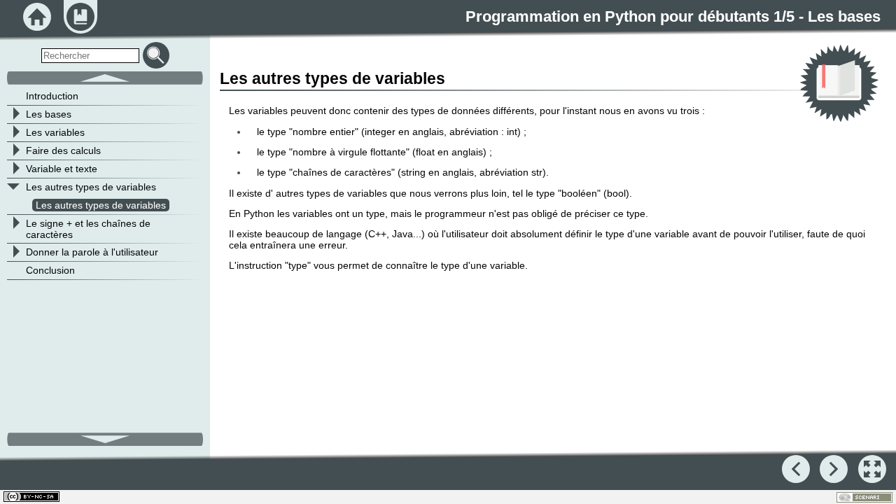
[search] (90, 55)
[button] (872, 469)
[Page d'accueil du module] (37, 17)
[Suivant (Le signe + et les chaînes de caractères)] (834, 469)
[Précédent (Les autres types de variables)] (796, 469)
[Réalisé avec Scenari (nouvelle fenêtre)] (864, 497)
